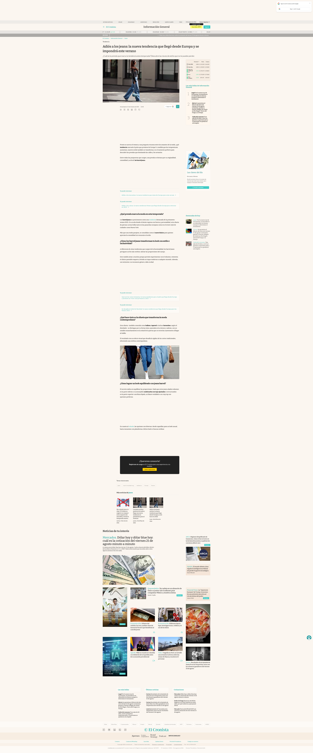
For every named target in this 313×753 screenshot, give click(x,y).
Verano (153, 485)
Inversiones (198, 724)
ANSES (207, 724)
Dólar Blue (114, 724)
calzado (131, 426)
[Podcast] (162, 736)
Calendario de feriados (170, 724)
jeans (126, 38)
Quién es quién (169, 22)
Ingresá (207, 27)
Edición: (204, 22)
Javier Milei (143, 22)
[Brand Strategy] (154, 736)
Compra (207, 61)
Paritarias (188, 724)
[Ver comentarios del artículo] (139, 110)
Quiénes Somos (159, 741)
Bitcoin (134, 724)
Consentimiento (178, 744)
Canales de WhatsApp (131, 741)
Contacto (117, 741)
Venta (202, 61)
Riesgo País (156, 22)
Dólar (120, 22)
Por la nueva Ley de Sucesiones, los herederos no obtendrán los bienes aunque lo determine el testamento (199, 96)
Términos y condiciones (158, 744)
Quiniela (158, 724)
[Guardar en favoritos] (177, 106)
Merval (150, 724)
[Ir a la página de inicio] (111, 27)
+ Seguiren (170, 107)
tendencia (152, 220)
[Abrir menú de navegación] (104, 27)
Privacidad (169, 744)
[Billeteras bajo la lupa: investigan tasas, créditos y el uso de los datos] (170, 615)
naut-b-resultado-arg (128, 485)
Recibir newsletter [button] (199, 187)
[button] (309, 637)
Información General (116, 38)
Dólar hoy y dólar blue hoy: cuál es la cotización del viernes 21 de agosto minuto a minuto (118, 35)
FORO (180, 22)
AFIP (181, 724)
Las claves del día (195, 172)
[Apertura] (135, 736)
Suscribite (146, 741)
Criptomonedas (125, 724)
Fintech (142, 724)
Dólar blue (131, 22)
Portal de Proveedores (175, 741)
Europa (146, 485)
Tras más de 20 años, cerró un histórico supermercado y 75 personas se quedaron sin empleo (200, 120)
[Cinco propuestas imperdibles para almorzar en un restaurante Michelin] (198, 623)
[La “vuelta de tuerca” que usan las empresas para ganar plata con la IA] (115, 656)
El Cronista (106, 38)
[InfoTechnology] (174, 736)
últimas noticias (108, 22)
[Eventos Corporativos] (145, 736)
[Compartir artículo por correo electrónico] (135, 110)
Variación (196, 61)
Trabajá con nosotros (193, 741)
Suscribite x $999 (196, 27)
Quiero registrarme (149, 469)
